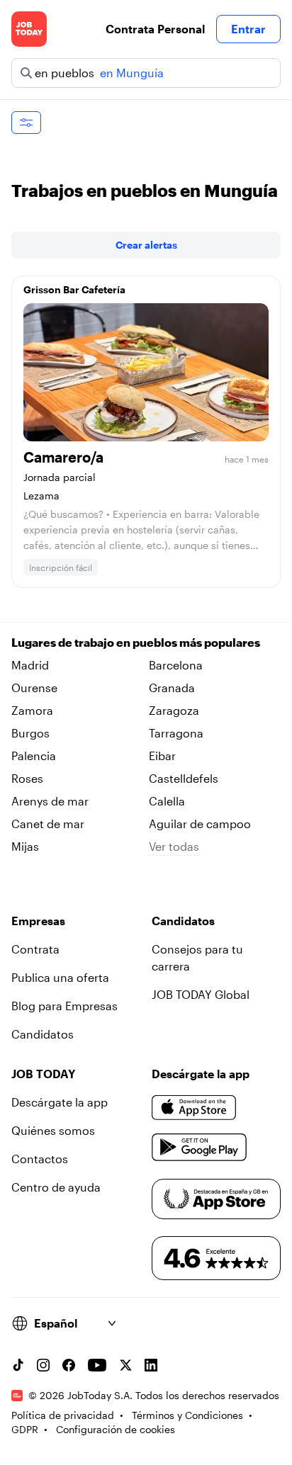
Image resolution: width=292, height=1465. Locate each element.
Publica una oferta (60, 977)
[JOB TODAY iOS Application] (194, 1108)
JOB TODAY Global (200, 994)
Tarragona (176, 733)
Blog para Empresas (64, 1005)
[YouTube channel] (97, 1365)
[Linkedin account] (151, 1365)
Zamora (32, 710)
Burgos (30, 733)
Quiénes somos (53, 1130)
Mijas (25, 846)
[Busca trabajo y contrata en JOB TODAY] (29, 29)
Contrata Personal (155, 28)
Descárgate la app (59, 1102)
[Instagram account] (43, 1365)
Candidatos (42, 1034)
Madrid (30, 665)
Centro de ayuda (56, 1187)
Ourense (34, 687)
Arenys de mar (50, 801)
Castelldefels (183, 778)
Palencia (33, 755)
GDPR (24, 1429)
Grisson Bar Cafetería (74, 289)
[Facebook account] (68, 1365)
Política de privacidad (62, 1415)
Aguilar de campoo (200, 823)
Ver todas (174, 846)
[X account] (125, 1365)
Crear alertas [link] (146, 245)
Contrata (35, 949)
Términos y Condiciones (187, 1415)
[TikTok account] (17, 1365)
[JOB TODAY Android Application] (199, 1147)
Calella (167, 801)
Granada (172, 687)
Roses (27, 778)
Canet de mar (47, 823)
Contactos (39, 1158)
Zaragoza (174, 710)
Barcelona (176, 665)
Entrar (248, 28)
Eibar (162, 755)
